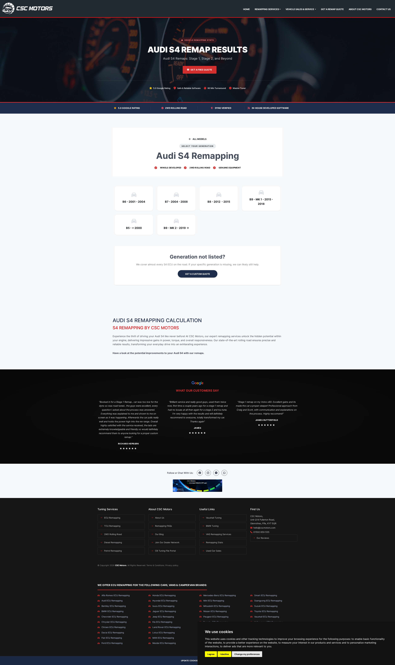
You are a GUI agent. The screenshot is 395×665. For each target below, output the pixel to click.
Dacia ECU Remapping (112, 632)
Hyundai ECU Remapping (164, 600)
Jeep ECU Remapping (163, 616)
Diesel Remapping (113, 542)
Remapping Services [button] (267, 9)
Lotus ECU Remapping (163, 632)
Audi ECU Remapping (112, 600)
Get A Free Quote (201, 69)
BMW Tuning (211, 526)
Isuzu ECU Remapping (163, 606)
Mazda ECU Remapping (164, 643)
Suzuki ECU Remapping (265, 606)
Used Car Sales (213, 551)
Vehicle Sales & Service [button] (300, 9)
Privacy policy (171, 565)
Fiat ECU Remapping (111, 638)
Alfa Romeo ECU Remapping (115, 595)
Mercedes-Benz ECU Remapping (219, 595)
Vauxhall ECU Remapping (266, 616)
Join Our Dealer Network (166, 542)
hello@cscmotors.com (264, 527)
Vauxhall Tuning (213, 518)
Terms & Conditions (155, 565)
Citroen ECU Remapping (113, 627)
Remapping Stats (214, 542)
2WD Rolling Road (113, 534)
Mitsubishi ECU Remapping (216, 606)
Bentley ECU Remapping (113, 606)
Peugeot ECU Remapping (215, 616)
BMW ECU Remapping (112, 611)
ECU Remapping (112, 518)
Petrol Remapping (113, 551)
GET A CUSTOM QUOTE (197, 274)
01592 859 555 (261, 532)
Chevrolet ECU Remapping (114, 616)
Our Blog (159, 534)
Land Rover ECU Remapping (166, 627)
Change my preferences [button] (247, 654)
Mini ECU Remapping (213, 600)
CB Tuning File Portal (165, 551)
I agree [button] (210, 654)
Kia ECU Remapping (162, 622)
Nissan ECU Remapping (215, 611)
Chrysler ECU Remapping (114, 622)
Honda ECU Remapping (164, 595)
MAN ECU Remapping (163, 638)
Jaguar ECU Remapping (164, 611)
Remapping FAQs (163, 526)
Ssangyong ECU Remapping (268, 600)
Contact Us (383, 9)
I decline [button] (224, 654)
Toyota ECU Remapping (266, 611)
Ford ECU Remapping (112, 643)
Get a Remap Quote (332, 9)
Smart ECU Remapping (265, 595)
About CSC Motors (360, 9)
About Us (159, 518)
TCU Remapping (112, 526)
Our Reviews (262, 538)
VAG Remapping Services (218, 534)
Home (246, 9)
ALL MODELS (199, 139)
